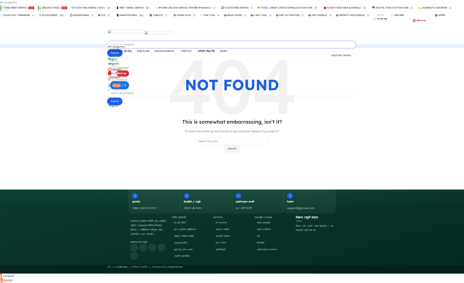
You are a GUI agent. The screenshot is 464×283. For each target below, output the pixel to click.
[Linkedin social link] (161, 247)
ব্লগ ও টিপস (221, 242)
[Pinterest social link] (152, 247)
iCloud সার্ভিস (180, 242)
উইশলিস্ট (261, 242)
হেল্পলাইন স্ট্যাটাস (223, 236)
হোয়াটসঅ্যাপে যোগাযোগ (267, 249)
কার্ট (258, 236)
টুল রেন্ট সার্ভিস (180, 222)
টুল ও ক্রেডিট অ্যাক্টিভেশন (185, 229)
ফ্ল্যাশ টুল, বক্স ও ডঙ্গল (183, 249)
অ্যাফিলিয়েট (220, 249)
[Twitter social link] (143, 247)
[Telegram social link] (134, 256)
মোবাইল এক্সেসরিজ (181, 256)
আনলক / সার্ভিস (222, 229)
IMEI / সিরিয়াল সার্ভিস (184, 236)
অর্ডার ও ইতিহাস (264, 229)
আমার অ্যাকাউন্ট (263, 222)
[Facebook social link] (134, 247)
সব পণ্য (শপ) (221, 222)
